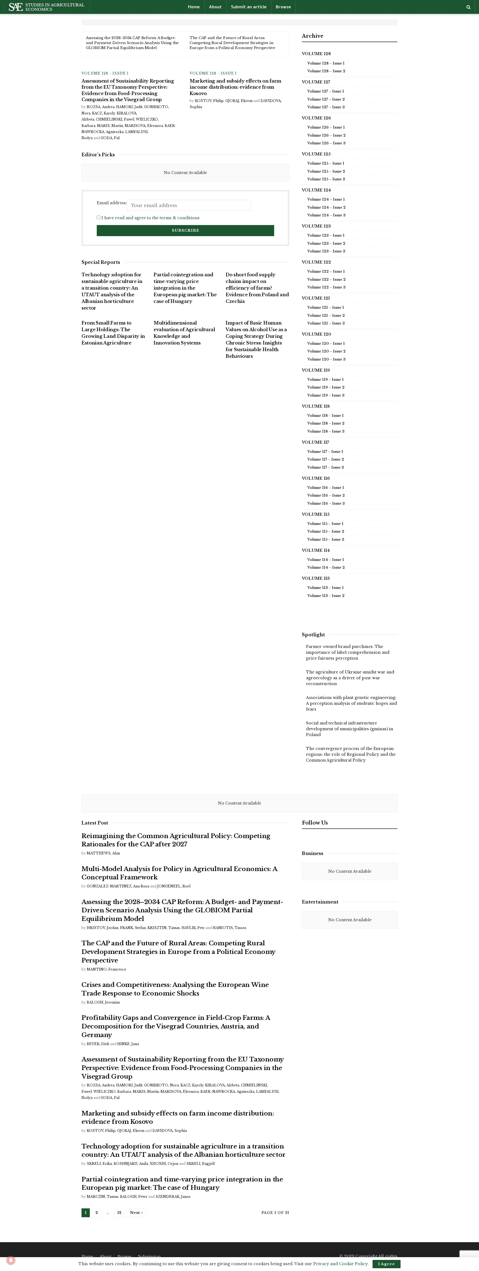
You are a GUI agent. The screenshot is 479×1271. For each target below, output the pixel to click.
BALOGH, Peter (133, 1197)
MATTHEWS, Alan (103, 853)
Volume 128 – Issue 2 (326, 71)
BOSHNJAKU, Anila (131, 1164)
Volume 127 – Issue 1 (325, 91)
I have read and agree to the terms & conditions (150, 217)
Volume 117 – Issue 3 (325, 467)
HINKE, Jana (128, 1044)
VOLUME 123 (316, 226)
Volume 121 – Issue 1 (325, 307)
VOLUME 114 (316, 550)
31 (119, 1212)
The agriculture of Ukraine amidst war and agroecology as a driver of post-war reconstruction (350, 678)
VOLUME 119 (316, 370)
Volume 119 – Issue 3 (325, 395)
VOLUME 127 (316, 82)
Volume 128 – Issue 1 (326, 63)
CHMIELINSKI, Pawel (115, 119)
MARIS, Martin (110, 126)
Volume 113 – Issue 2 (326, 596)
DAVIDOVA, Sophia (169, 1131)
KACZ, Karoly (103, 113)
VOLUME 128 (316, 53)
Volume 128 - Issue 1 (105, 73)
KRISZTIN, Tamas (163, 928)
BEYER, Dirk (98, 1044)
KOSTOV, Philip (209, 101)
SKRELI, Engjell (200, 1164)
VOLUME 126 (316, 118)
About (215, 7)
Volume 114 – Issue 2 (326, 567)
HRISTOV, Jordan (102, 928)
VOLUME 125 (316, 154)
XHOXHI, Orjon (164, 1164)
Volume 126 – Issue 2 (326, 135)
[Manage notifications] (10, 1260)
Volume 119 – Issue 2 (326, 387)
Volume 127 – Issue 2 (326, 99)
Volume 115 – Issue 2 (325, 531)
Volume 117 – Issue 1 (325, 452)
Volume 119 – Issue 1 (325, 379)
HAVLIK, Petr (193, 928)
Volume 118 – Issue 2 (326, 423)
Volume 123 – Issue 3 (326, 251)
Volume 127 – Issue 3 (326, 107)
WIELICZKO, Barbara (112, 1091)
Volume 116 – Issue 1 (325, 488)
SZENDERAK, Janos (173, 1197)
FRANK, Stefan (133, 928)
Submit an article (249, 7)
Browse (283, 7)
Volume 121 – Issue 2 (326, 315)
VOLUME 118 (316, 406)
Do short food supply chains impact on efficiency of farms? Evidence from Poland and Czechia (257, 288)
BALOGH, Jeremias (103, 1002)
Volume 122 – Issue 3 (326, 287)
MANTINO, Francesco (106, 969)
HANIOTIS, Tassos (229, 928)
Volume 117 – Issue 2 (325, 459)
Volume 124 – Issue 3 (326, 215)
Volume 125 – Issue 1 (325, 163)
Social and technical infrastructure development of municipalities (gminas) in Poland (349, 729)
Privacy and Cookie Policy (340, 1263)
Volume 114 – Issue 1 (325, 560)
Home (194, 7)
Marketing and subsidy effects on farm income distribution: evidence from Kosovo (235, 87)
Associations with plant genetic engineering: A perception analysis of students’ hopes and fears (351, 703)
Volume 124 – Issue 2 (326, 207)
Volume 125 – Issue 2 (326, 171)
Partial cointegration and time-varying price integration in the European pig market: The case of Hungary (185, 288)
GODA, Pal (110, 138)
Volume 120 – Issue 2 (326, 351)
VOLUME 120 (316, 334)
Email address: (112, 202)
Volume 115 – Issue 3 (325, 539)
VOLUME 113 (316, 578)
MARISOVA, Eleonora (144, 126)
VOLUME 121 (316, 298)
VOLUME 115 (316, 514)
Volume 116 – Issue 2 (326, 495)
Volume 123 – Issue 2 (326, 243)
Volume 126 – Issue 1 (326, 127)
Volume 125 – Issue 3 (326, 179)
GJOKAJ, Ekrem (239, 101)
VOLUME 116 (316, 478)
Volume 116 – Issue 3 (326, 503)
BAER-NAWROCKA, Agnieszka (227, 1091)
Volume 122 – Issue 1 (326, 271)
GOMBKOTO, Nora (161, 1085)
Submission (149, 1256)
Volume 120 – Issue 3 (326, 359)
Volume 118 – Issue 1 (325, 416)
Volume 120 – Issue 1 (326, 343)
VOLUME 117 (315, 442)
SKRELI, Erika (99, 1164)
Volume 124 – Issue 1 (326, 199)
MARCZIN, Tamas (102, 1197)
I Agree (386, 1264)
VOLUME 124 (316, 190)
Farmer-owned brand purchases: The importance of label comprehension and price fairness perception (347, 652)
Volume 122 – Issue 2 (326, 279)
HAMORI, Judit (129, 107)
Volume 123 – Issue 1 (326, 235)
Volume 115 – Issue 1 (325, 524)
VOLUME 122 (316, 262)
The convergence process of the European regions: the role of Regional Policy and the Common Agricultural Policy (351, 754)
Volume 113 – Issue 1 (325, 588)
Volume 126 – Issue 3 (326, 143)
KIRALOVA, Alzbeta (222, 1085)
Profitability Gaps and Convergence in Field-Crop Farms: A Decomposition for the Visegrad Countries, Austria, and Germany (175, 1026)
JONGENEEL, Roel (173, 886)
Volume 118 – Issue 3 (325, 431)
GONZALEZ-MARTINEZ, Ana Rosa (118, 886)
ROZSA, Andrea (100, 107)
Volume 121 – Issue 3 (326, 323)
